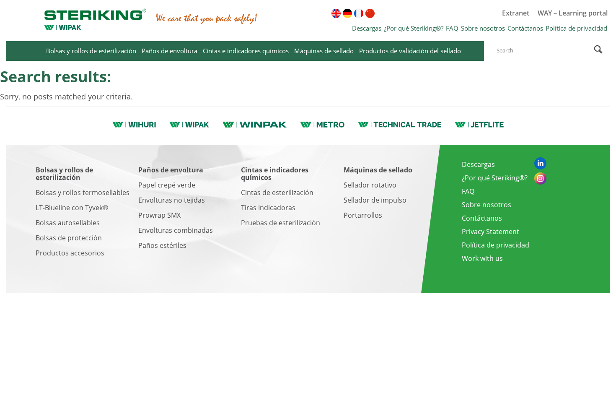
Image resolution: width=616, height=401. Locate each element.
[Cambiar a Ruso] (392, 13)
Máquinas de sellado (324, 51)
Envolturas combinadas (175, 230)
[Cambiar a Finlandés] (381, 13)
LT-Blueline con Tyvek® (72, 207)
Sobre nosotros (483, 28)
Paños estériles (162, 245)
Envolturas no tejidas (171, 200)
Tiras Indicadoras (268, 207)
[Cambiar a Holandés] (460, 13)
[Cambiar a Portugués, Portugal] (449, 13)
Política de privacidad (576, 28)
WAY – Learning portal (573, 13)
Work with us (482, 258)
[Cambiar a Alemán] (347, 13)
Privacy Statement (490, 231)
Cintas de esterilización (277, 192)
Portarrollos (363, 215)
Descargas (366, 28)
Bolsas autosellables (68, 222)
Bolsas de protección (69, 237)
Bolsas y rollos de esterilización (91, 51)
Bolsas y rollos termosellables (82, 192)
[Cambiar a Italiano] (438, 13)
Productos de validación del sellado (410, 51)
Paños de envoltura (169, 51)
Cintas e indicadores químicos (246, 51)
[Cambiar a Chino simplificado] (370, 13)
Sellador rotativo (370, 185)
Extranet (515, 13)
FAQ (452, 28)
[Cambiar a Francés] (358, 13)
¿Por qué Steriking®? (413, 28)
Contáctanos (525, 28)
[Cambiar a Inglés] (336, 13)
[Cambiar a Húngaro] (426, 13)
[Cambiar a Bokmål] (471, 13)
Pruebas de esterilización (280, 222)
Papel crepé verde (166, 185)
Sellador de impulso (375, 200)
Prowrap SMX (159, 215)
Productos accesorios (70, 253)
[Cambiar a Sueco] (415, 13)
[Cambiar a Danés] (404, 13)
